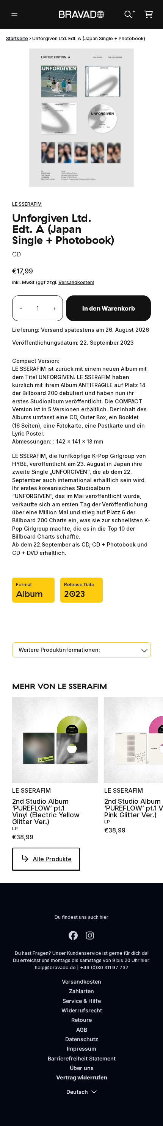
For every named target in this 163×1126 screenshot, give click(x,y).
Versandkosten (75, 282)
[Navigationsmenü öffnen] (14, 14)
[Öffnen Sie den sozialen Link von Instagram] (90, 935)
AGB (81, 1029)
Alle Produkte (52, 859)
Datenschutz (81, 1039)
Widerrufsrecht (81, 1010)
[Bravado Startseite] (81, 14)
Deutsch (77, 1092)
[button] (81, 650)
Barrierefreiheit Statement (82, 1058)
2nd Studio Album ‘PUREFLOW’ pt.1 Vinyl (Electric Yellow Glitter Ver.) (46, 811)
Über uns (82, 1068)
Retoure (81, 1020)
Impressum (81, 1048)
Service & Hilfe (82, 1001)
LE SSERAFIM (27, 204)
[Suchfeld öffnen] (127, 14)
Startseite (17, 38)
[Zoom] (81, 117)
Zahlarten (81, 991)
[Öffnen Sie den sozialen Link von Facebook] (73, 935)
